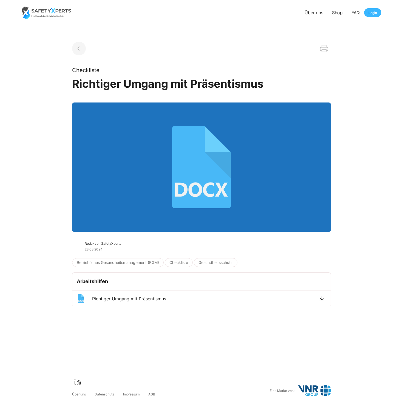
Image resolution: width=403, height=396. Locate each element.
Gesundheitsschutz (215, 262)
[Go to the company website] (314, 390)
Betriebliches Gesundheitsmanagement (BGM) (118, 262)
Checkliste (178, 262)
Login (372, 13)
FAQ (355, 12)
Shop (337, 12)
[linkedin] (77, 381)
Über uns (314, 12)
